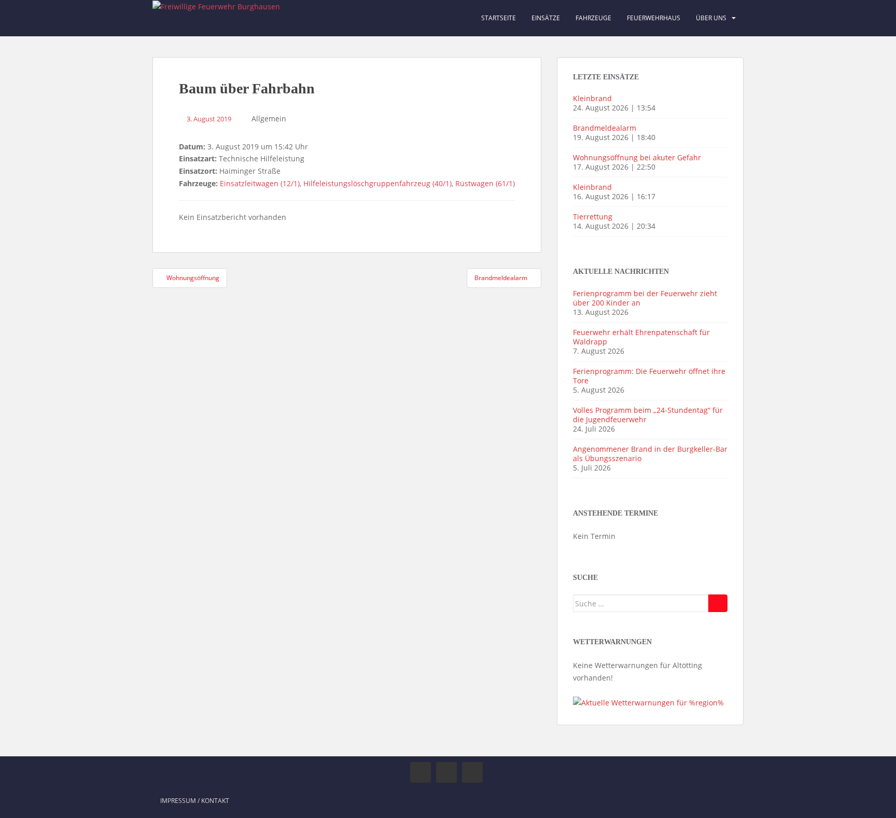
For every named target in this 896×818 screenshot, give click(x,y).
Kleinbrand (592, 98)
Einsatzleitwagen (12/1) (260, 183)
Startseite (498, 17)
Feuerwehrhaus (653, 17)
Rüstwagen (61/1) (485, 183)
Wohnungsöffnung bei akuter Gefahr (637, 157)
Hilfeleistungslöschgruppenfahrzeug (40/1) (377, 183)
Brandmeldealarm (604, 128)
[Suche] (717, 603)
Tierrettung (592, 216)
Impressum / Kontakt (194, 800)
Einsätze (545, 17)
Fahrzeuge (593, 17)
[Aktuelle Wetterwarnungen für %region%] (648, 702)
